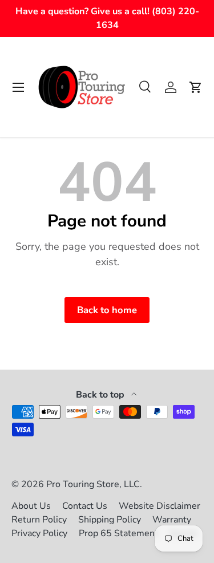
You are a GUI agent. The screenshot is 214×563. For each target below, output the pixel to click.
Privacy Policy (39, 533)
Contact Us (84, 506)
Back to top (101, 394)
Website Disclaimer (159, 506)
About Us (31, 506)
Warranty (171, 519)
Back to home (107, 310)
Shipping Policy (109, 519)
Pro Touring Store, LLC (93, 484)
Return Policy (39, 519)
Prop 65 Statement (118, 533)
